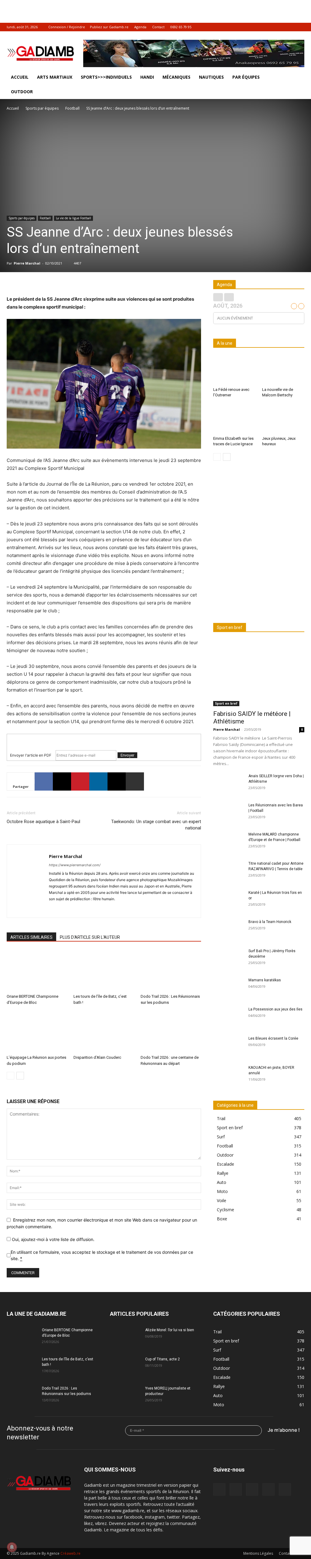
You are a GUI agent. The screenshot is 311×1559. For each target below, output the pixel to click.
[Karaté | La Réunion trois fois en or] (228, 900)
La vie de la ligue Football (73, 218)
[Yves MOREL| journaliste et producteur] (125, 1396)
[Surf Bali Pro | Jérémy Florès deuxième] (228, 958)
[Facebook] (259, 27)
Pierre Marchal (27, 263)
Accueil (20, 77)
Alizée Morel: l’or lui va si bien (169, 1330)
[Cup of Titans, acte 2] (125, 1367)
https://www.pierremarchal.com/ (75, 865)
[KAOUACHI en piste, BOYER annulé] (228, 1075)
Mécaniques (176, 77)
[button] (297, 77)
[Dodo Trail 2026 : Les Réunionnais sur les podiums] (171, 970)
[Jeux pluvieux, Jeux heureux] (283, 419)
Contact (158, 27)
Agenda (140, 27)
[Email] (117, 781)
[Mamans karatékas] (228, 988)
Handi (147, 77)
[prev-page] (10, 1075)
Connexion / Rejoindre (66, 27)
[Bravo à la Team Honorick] (228, 929)
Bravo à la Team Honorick (269, 922)
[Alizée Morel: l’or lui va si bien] (125, 1338)
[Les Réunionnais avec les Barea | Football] (228, 813)
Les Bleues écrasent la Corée (273, 1038)
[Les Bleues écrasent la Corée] (228, 1046)
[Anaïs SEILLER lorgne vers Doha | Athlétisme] (228, 784)
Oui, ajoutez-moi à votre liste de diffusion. (52, 1239)
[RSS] (279, 27)
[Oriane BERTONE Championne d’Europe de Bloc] (37, 970)
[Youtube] (299, 27)
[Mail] (269, 27)
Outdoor (22, 91)
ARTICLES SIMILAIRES (31, 937)
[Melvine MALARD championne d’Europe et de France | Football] (228, 842)
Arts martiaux (54, 77)
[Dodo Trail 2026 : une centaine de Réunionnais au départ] (171, 1031)
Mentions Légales (258, 1553)
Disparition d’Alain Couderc (97, 1057)
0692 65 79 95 (180, 27)
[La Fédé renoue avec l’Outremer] (234, 370)
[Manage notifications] (12, 1547)
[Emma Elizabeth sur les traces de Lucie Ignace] (234, 419)
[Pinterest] (80, 781)
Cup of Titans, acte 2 (162, 1359)
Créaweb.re (70, 1553)
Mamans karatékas (264, 980)
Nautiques (211, 77)
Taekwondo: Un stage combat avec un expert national (156, 825)
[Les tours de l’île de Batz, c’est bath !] (103, 970)
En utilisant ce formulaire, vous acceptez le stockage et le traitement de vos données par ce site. (102, 1255)
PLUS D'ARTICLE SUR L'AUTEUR (90, 937)
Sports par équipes (42, 108)
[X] (289, 27)
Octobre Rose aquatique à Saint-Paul (43, 821)
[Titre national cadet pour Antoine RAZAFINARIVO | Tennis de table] (228, 871)
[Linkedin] (98, 781)
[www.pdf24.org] (104, 739)
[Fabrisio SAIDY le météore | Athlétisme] (258, 673)
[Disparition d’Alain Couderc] (103, 1031)
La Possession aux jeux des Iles (275, 1009)
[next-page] (20, 1075)
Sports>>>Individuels (106, 77)
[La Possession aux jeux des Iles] (228, 1017)
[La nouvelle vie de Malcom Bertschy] (283, 370)
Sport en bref (226, 703)
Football (72, 108)
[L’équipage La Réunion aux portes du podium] (37, 1031)
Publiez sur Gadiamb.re (109, 27)
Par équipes (246, 77)
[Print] (135, 781)
